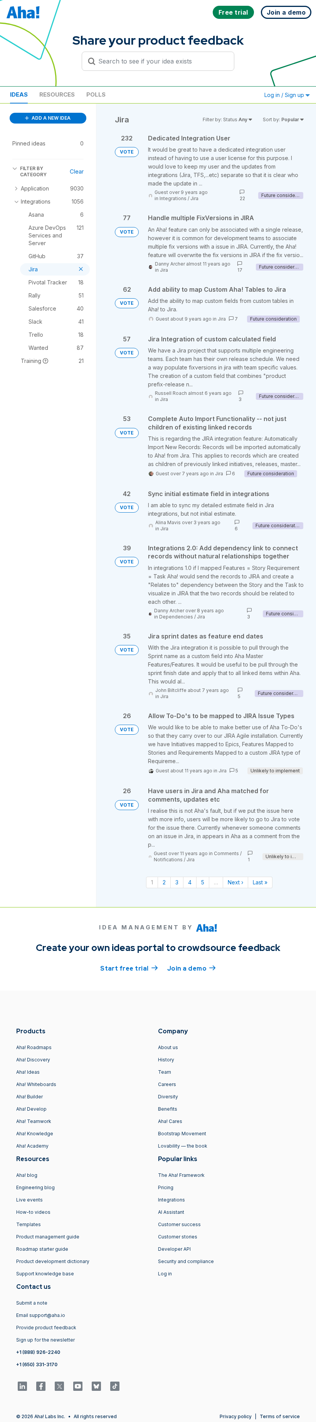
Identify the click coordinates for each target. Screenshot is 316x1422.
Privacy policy (236, 1416)
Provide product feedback (46, 1327)
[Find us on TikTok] (115, 1386)
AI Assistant (171, 1212)
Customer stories (177, 1237)
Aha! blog (26, 1175)
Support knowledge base (45, 1274)
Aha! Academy (32, 1146)
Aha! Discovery (33, 1060)
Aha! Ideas (28, 1072)
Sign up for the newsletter (45, 1340)
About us (168, 1047)
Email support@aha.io (40, 1315)
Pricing (165, 1187)
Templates (28, 1224)
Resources (57, 94)
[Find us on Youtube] (78, 1386)
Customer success (179, 1224)
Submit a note (31, 1303)
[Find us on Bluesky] (96, 1386)
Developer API (174, 1249)
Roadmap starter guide (42, 1249)
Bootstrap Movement (182, 1133)
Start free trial (129, 968)
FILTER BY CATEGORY (33, 171)
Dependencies (176, 617)
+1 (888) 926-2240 (38, 1352)
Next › (235, 882)
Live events (29, 1200)
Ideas (19, 94)
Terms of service (280, 1416)
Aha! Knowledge (34, 1133)
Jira (194, 198)
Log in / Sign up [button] (285, 95)
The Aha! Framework (181, 1175)
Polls (96, 94)
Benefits (167, 1109)
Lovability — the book (182, 1146)
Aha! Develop (31, 1109)
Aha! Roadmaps (34, 1047)
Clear (77, 171)
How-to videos (33, 1212)
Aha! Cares (170, 1121)
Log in (165, 1274)
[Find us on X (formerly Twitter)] (59, 1386)
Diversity (168, 1097)
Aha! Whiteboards (36, 1084)
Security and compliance (186, 1261)
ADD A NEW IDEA (50, 118)
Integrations (173, 198)
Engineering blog (35, 1187)
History (166, 1060)
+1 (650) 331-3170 (36, 1364)
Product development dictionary (52, 1261)
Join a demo (191, 968)
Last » (260, 882)
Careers (167, 1084)
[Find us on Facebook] (41, 1386)
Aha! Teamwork (33, 1121)
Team (164, 1072)
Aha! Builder (29, 1097)
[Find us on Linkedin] (22, 1386)
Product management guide (47, 1237)
